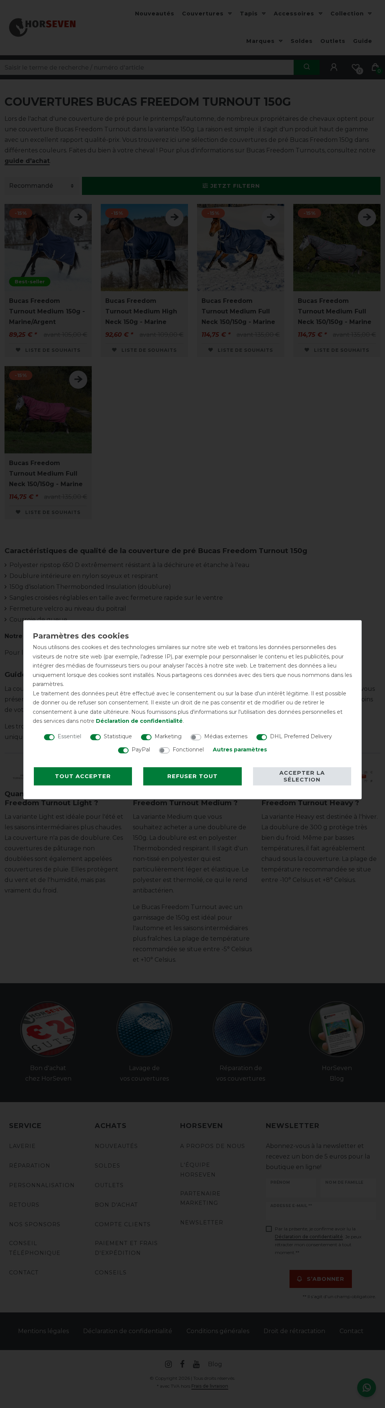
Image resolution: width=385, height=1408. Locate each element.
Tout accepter (83, 776)
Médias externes (225, 736)
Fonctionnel (188, 749)
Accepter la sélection (302, 776)
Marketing (168, 736)
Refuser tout (192, 776)
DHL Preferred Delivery (301, 736)
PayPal (141, 749)
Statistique (118, 736)
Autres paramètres (240, 749)
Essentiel (69, 736)
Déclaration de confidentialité (139, 721)
